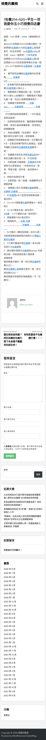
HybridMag (31, 736)
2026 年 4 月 (9, 585)
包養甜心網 (30, 59)
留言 (6, 373)
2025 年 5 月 (9, 630)
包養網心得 (30, 47)
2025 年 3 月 (9, 634)
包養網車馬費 (25, 147)
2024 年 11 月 (10, 650)
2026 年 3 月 (9, 589)
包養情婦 (11, 88)
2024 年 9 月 (9, 659)
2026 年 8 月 (9, 569)
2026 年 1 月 (9, 597)
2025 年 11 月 (10, 606)
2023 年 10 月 (10, 687)
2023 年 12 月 (10, 679)
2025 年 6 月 (9, 626)
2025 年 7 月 (9, 622)
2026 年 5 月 (9, 581)
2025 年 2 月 (9, 638)
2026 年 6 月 (9, 577)
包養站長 (31, 154)
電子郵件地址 (10, 419)
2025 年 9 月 (9, 614)
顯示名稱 (8, 407)
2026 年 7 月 (9, 573)
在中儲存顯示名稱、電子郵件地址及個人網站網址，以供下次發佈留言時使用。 (23, 447)
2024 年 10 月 (10, 655)
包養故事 (19, 106)
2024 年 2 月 (9, 671)
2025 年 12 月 (10, 601)
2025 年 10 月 (10, 610)
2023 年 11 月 (10, 683)
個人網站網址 (9, 431)
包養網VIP (31, 51)
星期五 (7, 715)
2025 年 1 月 (9, 642)
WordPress (17, 736)
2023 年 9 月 (9, 691)
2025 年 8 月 (9, 618)
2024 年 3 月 (9, 667)
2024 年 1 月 (9, 675)
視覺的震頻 (9, 4)
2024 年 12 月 (10, 646)
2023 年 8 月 (9, 695)
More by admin (26, 305)
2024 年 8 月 (9, 663)
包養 (38, 106)
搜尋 (6, 470)
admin (8, 29)
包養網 (15, 47)
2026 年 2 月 (9, 593)
